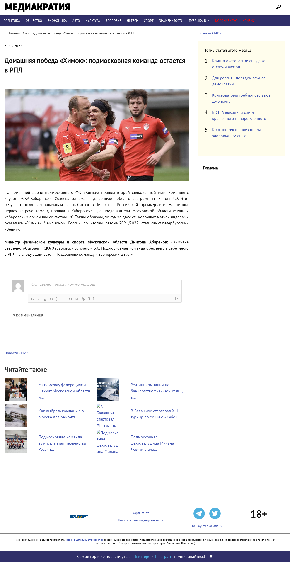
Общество (34, 21)
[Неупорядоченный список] (64, 299)
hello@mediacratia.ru (207, 526)
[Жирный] (32, 299)
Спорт (149, 21)
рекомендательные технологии (84, 539)
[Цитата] (70, 299)
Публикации (199, 21)
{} (89, 298)
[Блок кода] (77, 299)
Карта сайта (140, 513)
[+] (95, 298)
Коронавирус (226, 21)
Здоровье (113, 21)
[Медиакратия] (37, 7)
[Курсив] (39, 299)
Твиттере (142, 556)
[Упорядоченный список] (58, 299)
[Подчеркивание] (45, 299)
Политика (11, 21)
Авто (76, 21)
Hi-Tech (132, 21)
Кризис (249, 21)
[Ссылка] (83, 299)
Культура (93, 21)
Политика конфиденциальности (141, 520)
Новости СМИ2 (16, 353)
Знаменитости (171, 21)
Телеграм (163, 556)
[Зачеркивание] (51, 299)
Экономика (57, 21)
